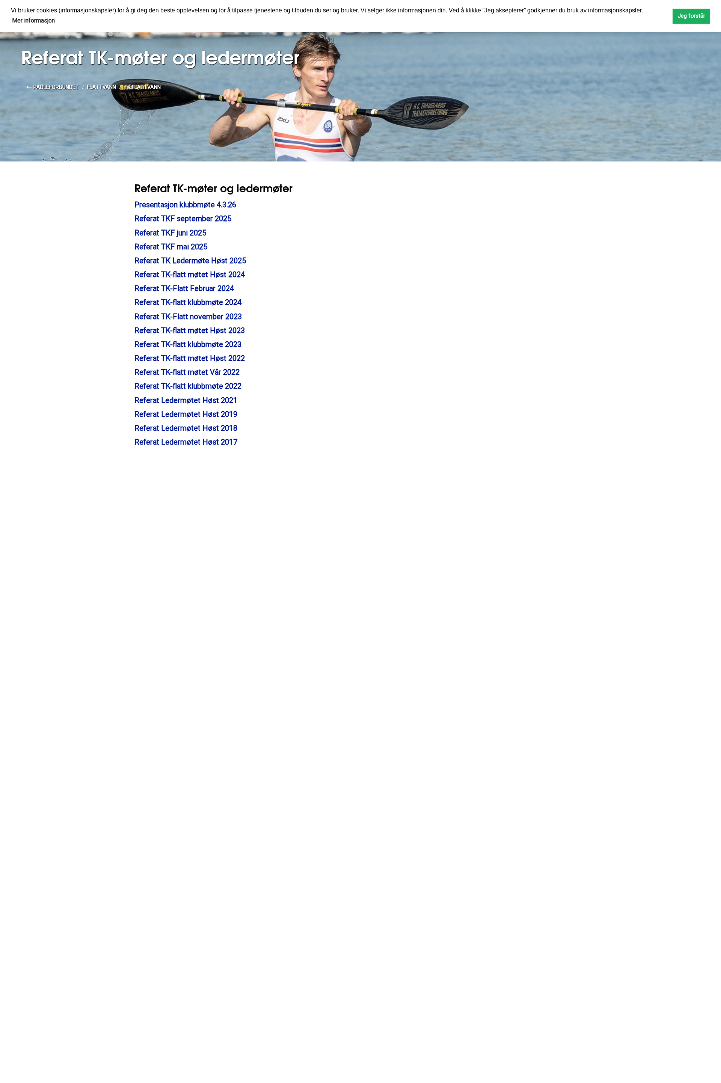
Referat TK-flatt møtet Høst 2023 (189, 330)
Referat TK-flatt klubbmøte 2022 (187, 386)
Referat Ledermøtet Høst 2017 (185, 441)
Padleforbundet (56, 87)
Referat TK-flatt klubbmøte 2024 (187, 302)
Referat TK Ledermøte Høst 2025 (190, 260)
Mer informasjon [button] (33, 20)
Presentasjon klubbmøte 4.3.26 (185, 204)
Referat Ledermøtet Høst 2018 (185, 428)
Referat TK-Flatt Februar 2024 (184, 288)
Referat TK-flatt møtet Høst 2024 (189, 274)
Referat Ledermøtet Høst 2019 (185, 414)
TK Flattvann (142, 87)
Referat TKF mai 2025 (170, 246)
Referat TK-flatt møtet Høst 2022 (189, 358)
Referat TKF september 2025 (182, 218)
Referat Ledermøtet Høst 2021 (185, 400)
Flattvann (101, 87)
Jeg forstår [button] (691, 16)
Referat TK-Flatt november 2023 (188, 316)
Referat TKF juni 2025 (170, 232)
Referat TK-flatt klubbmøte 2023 (187, 344)
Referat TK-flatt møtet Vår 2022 (187, 372)
